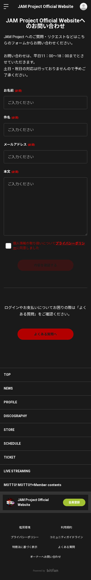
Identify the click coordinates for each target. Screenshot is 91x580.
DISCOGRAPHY (15, 416)
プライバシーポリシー (25, 537)
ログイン (83, 6)
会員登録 (74, 502)
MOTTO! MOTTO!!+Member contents (32, 485)
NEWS (8, 388)
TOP (7, 374)
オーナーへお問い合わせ (45, 557)
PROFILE (10, 402)
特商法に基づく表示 (24, 547)
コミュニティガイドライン (66, 537)
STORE (9, 430)
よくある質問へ (45, 334)
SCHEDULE (12, 443)
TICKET (10, 457)
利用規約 (66, 527)
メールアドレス (19, 144)
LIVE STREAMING (17, 471)
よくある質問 (66, 547)
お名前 (12, 90)
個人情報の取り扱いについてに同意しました (49, 245)
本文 (11, 171)
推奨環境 (24, 527)
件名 (11, 117)
